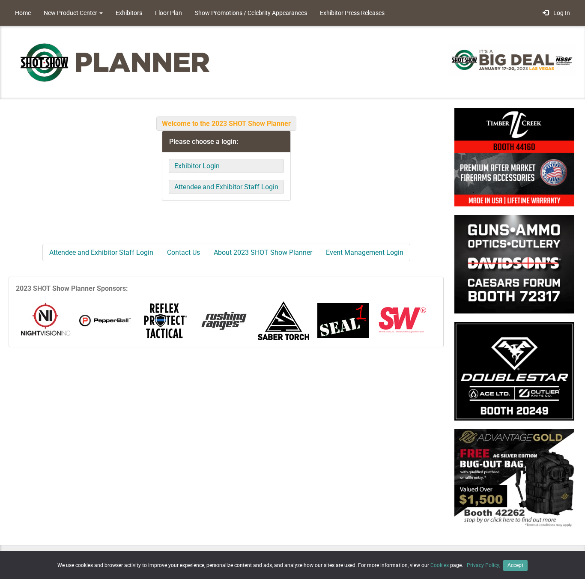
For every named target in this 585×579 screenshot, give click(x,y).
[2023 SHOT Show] (116, 62)
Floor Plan (168, 12)
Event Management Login (364, 252)
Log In (560, 12)
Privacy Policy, (484, 565)
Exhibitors (129, 12)
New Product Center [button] (71, 12)
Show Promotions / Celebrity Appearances (251, 12)
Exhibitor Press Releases (352, 12)
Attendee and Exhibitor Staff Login (226, 187)
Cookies (439, 565)
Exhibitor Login (197, 166)
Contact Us (183, 252)
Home (23, 12)
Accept (515, 565)
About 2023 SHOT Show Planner (263, 252)
